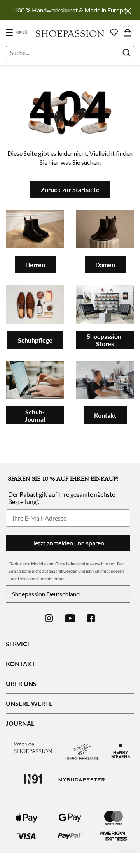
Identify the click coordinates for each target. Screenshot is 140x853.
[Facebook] (91, 618)
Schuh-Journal (35, 415)
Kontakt (105, 415)
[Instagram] (49, 618)
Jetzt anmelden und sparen (68, 543)
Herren (35, 264)
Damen (105, 264)
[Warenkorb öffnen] (127, 32)
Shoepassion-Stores (105, 339)
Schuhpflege (35, 340)
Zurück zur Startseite (70, 189)
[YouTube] (70, 618)
